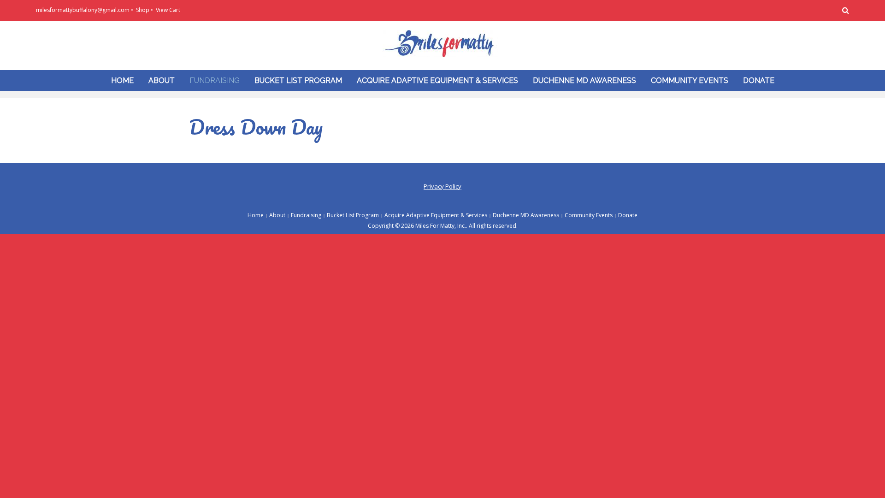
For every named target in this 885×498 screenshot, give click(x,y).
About (161, 80)
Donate (758, 80)
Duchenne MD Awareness (584, 80)
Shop (142, 10)
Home (122, 80)
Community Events (689, 80)
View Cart (168, 10)
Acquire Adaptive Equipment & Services (437, 80)
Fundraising (214, 80)
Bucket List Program (298, 80)
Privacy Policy (442, 186)
